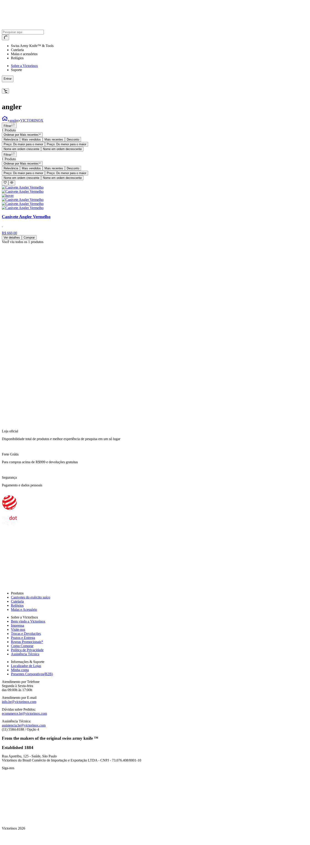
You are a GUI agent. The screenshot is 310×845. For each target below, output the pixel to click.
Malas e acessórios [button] (24, 54)
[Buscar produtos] (5, 37)
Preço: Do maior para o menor (23, 144)
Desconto (73, 139)
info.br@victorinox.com (19, 702)
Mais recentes (53, 139)
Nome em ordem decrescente (62, 149)
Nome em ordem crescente (21, 149)
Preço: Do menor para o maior (66, 144)
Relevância (11, 139)
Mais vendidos (31, 139)
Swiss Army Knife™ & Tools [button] (32, 46)
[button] (78, 85)
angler (14, 120)
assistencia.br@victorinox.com (24, 725)
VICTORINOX (31, 120)
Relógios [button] (17, 58)
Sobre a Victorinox (24, 66)
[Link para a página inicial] (5, 120)
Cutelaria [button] (17, 50)
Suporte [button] (16, 70)
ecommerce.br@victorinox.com (24, 713)
